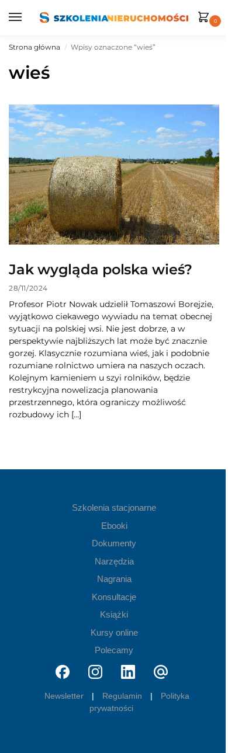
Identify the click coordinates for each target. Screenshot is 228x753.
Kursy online (114, 632)
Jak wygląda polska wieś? (100, 269)
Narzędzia (114, 561)
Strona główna (34, 47)
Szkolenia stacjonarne (114, 508)
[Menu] (17, 17)
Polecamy (114, 650)
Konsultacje (114, 597)
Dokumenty (114, 543)
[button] (205, 17)
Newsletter (64, 695)
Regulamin (122, 695)
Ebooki (114, 526)
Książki (114, 614)
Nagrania (114, 579)
